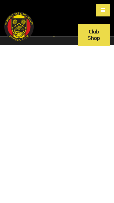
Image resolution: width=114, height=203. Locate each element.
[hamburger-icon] (103, 10)
